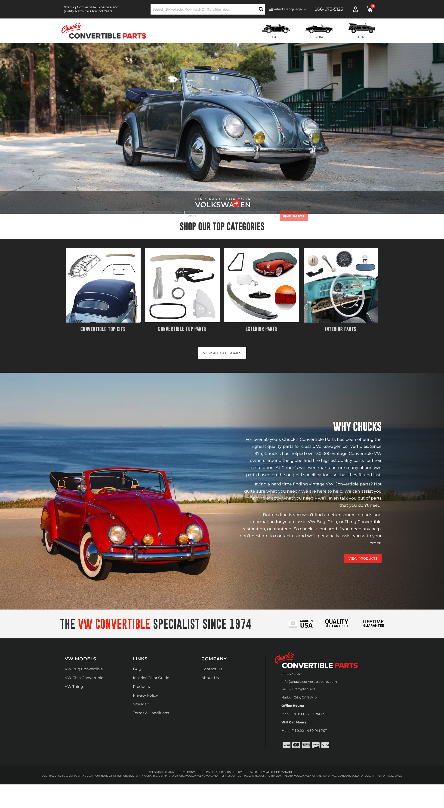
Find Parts (293, 216)
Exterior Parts (262, 329)
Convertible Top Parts (182, 329)
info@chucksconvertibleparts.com (309, 681)
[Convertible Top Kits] (103, 285)
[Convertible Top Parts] (182, 285)
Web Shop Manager (280, 772)
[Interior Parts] (341, 285)
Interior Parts (341, 329)
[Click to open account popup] (355, 9)
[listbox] (135, 216)
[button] (208, 9)
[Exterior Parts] (261, 285)
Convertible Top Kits (103, 329)
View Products (362, 558)
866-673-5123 (291, 674)
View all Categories (222, 353)
